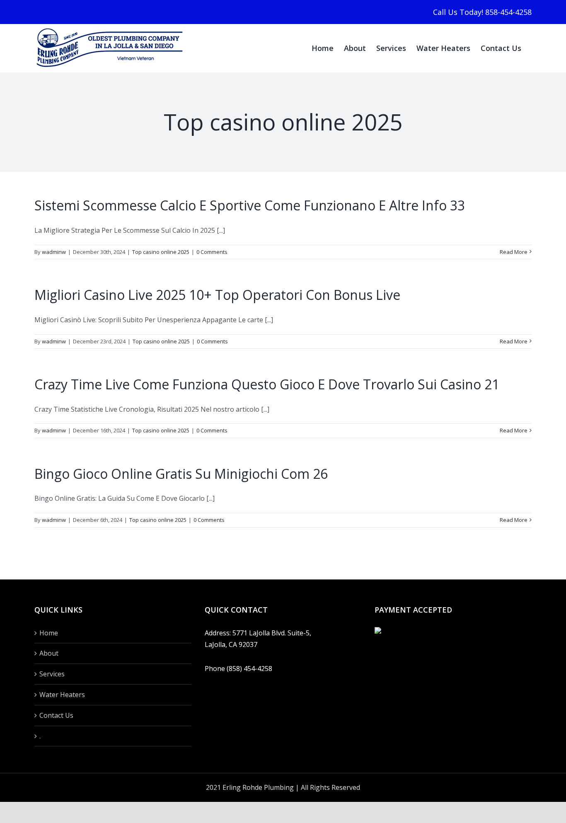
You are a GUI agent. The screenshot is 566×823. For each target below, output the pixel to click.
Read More (513, 252)
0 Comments (211, 252)
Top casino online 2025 (160, 252)
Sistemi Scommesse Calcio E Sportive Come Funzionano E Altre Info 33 (249, 205)
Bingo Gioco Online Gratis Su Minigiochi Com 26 (181, 474)
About (48, 653)
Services (52, 673)
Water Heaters (62, 694)
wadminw (54, 252)
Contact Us (56, 715)
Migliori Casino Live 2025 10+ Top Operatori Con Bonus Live (217, 295)
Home (48, 632)
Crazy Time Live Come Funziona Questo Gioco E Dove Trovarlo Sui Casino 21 (266, 384)
